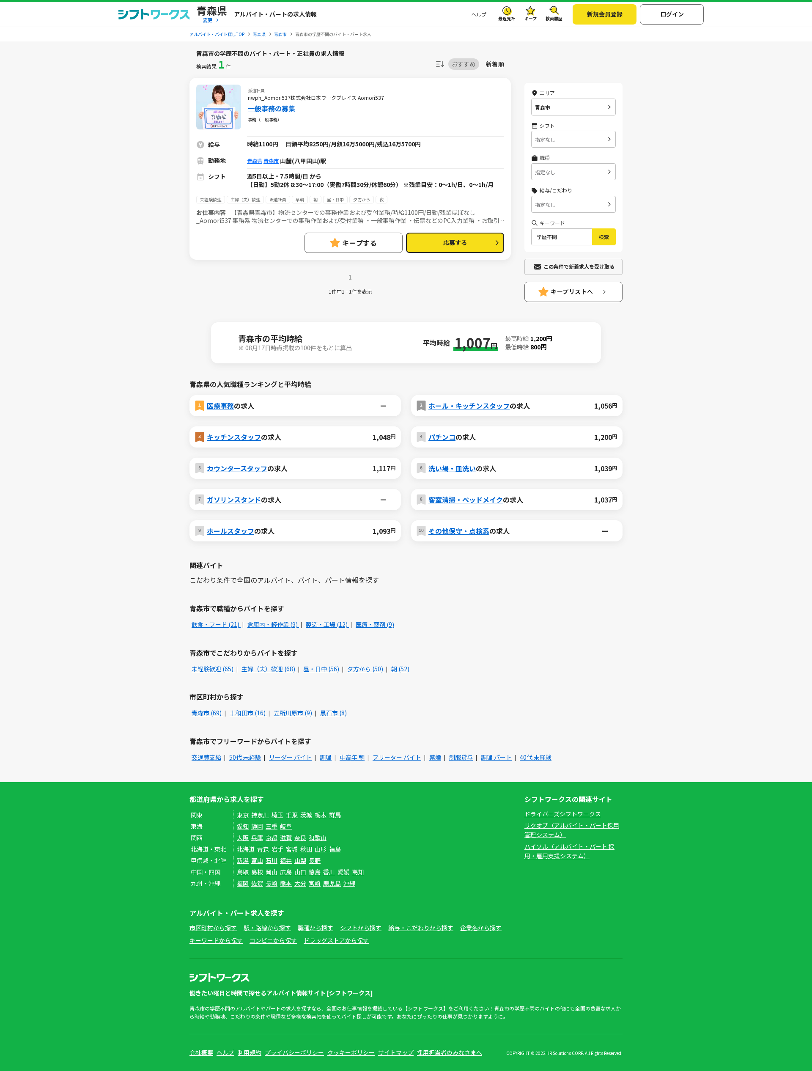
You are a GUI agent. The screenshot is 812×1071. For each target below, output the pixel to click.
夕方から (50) (365, 669)
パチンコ (441, 437)
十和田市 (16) (248, 713)
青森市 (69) (207, 713)
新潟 (243, 860)
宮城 (292, 849)
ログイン (672, 14)
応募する (455, 242)
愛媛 (343, 872)
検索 (604, 236)
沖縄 (349, 883)
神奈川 (260, 814)
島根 (257, 872)
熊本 (286, 883)
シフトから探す (360, 927)
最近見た (506, 18)
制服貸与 (461, 757)
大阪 (243, 837)
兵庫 (257, 837)
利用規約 (249, 1052)
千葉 (292, 814)
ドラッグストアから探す (336, 940)
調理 (326, 757)
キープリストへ (572, 291)
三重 (271, 826)
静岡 (257, 826)
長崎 (271, 883)
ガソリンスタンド (234, 499)
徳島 (315, 872)
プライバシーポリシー (294, 1052)
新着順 (495, 64)
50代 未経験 (245, 757)
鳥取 (243, 872)
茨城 (306, 814)
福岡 (243, 883)
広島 (286, 872)
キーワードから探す (216, 940)
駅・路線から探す (267, 927)
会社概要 (201, 1052)
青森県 (254, 160)
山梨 (300, 860)
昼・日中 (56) (321, 669)
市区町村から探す (213, 927)
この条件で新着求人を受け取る (578, 266)
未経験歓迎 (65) (213, 669)
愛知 (243, 826)
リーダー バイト (290, 757)
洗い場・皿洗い (452, 468)
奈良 (300, 837)
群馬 (335, 814)
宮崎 (315, 883)
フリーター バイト (397, 757)
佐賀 (257, 883)
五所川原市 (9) (293, 713)
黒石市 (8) (333, 713)
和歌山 (317, 837)
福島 (335, 849)
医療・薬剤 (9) (375, 624)
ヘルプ (478, 14)
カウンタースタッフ (237, 468)
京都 (271, 837)
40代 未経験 (535, 757)
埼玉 (277, 814)
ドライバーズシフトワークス (562, 814)
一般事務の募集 (271, 108)
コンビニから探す (273, 940)
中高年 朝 (352, 757)
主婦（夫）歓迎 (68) (268, 669)
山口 (300, 872)
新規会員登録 (605, 14)
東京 (243, 814)
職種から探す (315, 927)
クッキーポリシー (351, 1052)
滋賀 (286, 837)
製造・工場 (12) (327, 624)
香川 (329, 872)
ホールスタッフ (230, 531)
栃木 (320, 814)
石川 (271, 860)
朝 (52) (400, 669)
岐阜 (286, 826)
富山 (257, 860)
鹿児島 (332, 883)
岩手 (277, 849)
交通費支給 (206, 757)
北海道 (246, 849)
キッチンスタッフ (234, 437)
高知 (358, 872)
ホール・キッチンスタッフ (469, 406)
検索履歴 (554, 18)
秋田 (306, 849)
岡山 (271, 872)
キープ (530, 18)
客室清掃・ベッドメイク (465, 499)
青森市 (271, 160)
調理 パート (496, 757)
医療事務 (220, 406)
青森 (263, 849)
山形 (320, 849)
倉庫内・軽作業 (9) (273, 624)
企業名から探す (481, 927)
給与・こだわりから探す (420, 927)
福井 (286, 860)
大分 (300, 883)
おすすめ (464, 64)
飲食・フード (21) (216, 624)
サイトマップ (396, 1052)
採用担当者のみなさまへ (449, 1052)
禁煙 (435, 757)
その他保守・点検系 (458, 531)
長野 (315, 860)
